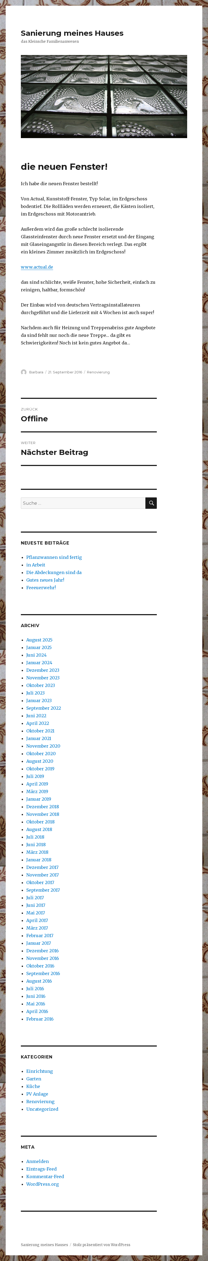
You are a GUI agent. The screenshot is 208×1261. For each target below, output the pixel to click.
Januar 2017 (38, 943)
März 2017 (37, 928)
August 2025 (39, 640)
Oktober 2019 (40, 768)
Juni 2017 (35, 905)
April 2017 (37, 920)
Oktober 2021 (40, 731)
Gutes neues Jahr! (45, 580)
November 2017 (42, 875)
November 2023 (43, 677)
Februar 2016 (40, 1019)
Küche (33, 1086)
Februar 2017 (39, 935)
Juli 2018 (35, 837)
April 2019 (37, 784)
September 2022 (43, 708)
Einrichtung (39, 1071)
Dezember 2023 (42, 670)
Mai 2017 (35, 912)
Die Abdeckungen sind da (54, 572)
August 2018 (39, 829)
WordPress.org (42, 1184)
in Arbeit (35, 565)
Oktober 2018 (40, 822)
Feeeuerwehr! (41, 587)
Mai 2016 (35, 1003)
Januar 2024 (39, 662)
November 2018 (42, 814)
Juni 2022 (36, 715)
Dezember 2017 (42, 867)
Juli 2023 (35, 693)
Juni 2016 (36, 996)
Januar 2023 (39, 700)
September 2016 (43, 973)
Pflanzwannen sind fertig (54, 557)
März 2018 (37, 852)
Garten (33, 1078)
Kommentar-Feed (45, 1176)
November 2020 (43, 746)
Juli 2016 (35, 988)
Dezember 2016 (42, 950)
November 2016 (42, 958)
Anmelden (37, 1161)
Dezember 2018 (42, 806)
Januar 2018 (38, 859)
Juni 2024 (36, 655)
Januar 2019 (38, 799)
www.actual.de (37, 267)
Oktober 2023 (40, 685)
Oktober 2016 (40, 966)
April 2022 (37, 723)
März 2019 (37, 791)
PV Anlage (37, 1094)
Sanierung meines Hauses (72, 33)
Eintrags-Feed (41, 1169)
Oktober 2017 (40, 882)
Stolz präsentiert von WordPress (101, 1245)
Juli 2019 (35, 776)
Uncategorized (42, 1109)
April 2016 (37, 1011)
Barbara (36, 372)
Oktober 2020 (41, 753)
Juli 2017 (35, 897)
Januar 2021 (38, 738)
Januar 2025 (39, 647)
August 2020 (39, 761)
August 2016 (39, 981)
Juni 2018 (36, 844)
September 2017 (43, 890)
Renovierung (98, 372)
